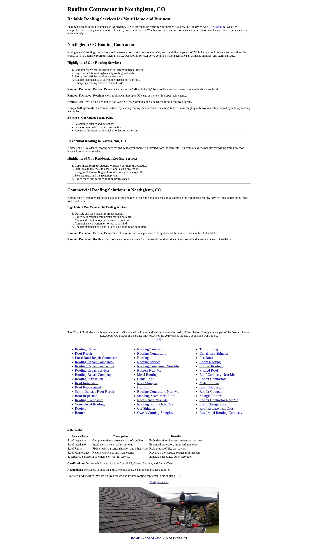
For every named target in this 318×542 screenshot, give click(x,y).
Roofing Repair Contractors (94, 366)
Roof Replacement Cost (216, 408)
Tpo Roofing (208, 349)
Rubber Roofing (211, 366)
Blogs (159, 338)
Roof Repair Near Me (152, 400)
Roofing (143, 358)
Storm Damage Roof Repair (94, 391)
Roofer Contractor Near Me (218, 400)
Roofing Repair (86, 349)
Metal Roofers (209, 383)
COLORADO (153, 538)
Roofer (80, 413)
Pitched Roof (208, 370)
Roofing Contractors (151, 353)
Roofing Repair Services (92, 370)
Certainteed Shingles (213, 353)
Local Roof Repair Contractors (96, 358)
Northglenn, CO (159, 482)
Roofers (80, 408)
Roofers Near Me (149, 370)
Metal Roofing (147, 375)
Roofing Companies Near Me (158, 366)
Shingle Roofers (210, 396)
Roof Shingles (147, 383)
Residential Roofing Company (221, 413)
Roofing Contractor (151, 349)
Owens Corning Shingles (155, 413)
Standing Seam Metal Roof (156, 396)
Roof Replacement (88, 387)
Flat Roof (206, 358)
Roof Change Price (212, 404)
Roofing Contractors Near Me (158, 391)
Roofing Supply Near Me (155, 404)
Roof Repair (83, 353)
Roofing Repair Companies (94, 362)
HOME (135, 538)
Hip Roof (144, 387)
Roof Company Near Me (217, 375)
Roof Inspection (86, 396)
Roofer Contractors (212, 379)
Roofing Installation (89, 379)
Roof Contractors (211, 387)
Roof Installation (86, 383)
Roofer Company (211, 391)
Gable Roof (145, 379)
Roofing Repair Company (93, 375)
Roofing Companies (89, 400)
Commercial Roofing (90, 404)
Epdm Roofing (210, 362)
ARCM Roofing (215, 26)
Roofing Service (148, 362)
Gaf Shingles (146, 408)
